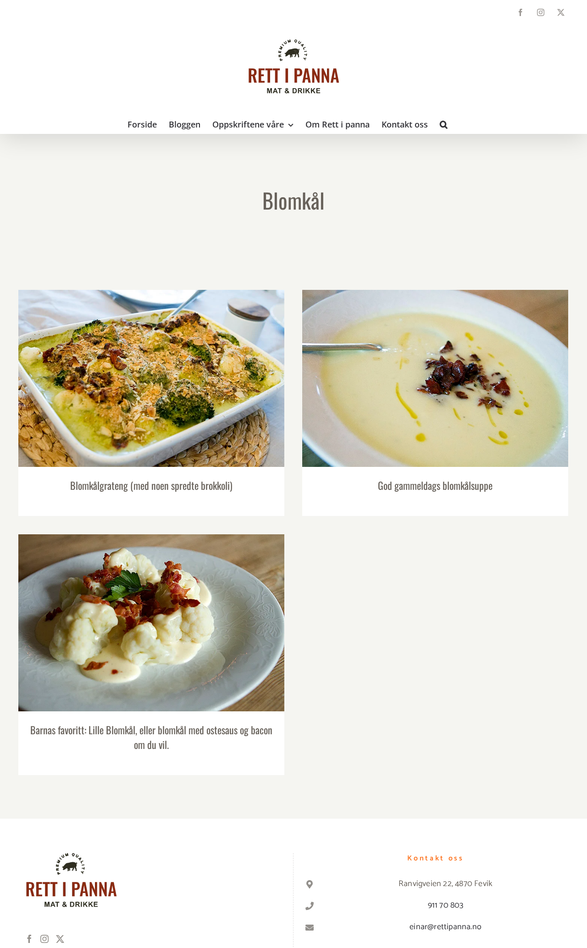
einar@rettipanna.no (446, 927)
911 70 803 (446, 905)
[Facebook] (29, 939)
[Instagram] (44, 939)
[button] (444, 124)
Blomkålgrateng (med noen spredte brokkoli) (152, 370)
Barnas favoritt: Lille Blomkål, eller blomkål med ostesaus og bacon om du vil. (152, 608)
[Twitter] (60, 939)
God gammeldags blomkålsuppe (435, 370)
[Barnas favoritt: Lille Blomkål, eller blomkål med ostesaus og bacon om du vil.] (151, 622)
